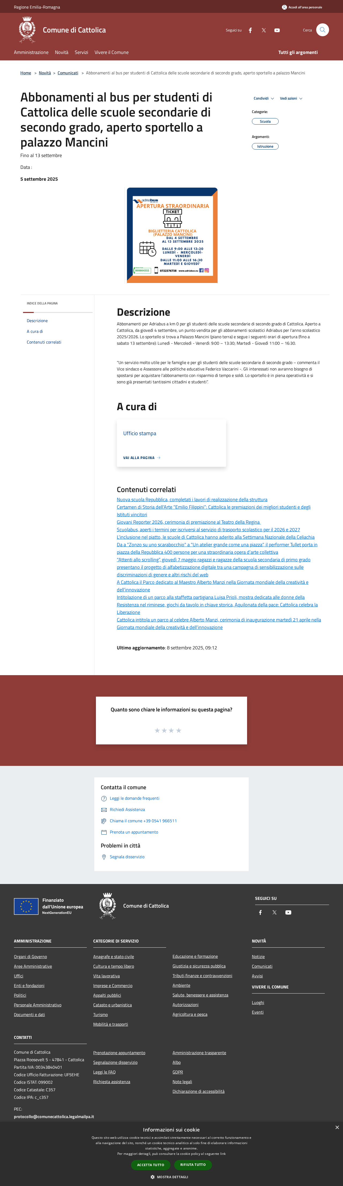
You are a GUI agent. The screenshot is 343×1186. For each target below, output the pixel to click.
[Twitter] (261, 29)
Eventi (258, 1012)
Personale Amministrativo (37, 1005)
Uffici (18, 976)
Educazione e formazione (195, 956)
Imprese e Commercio (112, 985)
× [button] (337, 1128)
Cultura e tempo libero (113, 966)
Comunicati (68, 73)
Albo (177, 1062)
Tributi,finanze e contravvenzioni (202, 975)
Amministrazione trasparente (199, 1052)
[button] (171, 1177)
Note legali (182, 1081)
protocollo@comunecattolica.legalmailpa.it (54, 1116)
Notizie (258, 956)
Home (25, 73)
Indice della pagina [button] (42, 303)
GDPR (178, 1072)
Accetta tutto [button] (150, 1165)
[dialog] (171, 1154)
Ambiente (181, 985)
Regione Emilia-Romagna (37, 7)
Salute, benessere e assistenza (200, 995)
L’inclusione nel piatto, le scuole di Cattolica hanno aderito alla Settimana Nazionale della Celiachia (216, 537)
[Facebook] (248, 29)
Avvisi (257, 976)
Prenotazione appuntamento (119, 1052)
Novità (45, 73)
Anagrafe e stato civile (113, 956)
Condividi (261, 98)
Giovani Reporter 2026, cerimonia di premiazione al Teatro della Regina (189, 522)
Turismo (100, 1014)
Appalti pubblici (107, 995)
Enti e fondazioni (29, 985)
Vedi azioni (289, 98)
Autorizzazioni (186, 1004)
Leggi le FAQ (104, 1072)
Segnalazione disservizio (115, 1062)
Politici (20, 995)
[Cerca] (322, 29)
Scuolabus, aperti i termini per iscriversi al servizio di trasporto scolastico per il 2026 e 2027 (208, 529)
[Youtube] (275, 29)
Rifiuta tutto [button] (193, 1164)
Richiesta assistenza (111, 1081)
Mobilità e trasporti (110, 1024)
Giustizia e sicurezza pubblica (199, 966)
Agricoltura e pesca (190, 1014)
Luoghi (258, 1002)
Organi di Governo (30, 956)
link (223, 1153)
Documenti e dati (29, 1014)
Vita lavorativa (106, 976)
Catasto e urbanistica (112, 1005)
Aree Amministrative (33, 966)
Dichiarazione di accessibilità (199, 1091)
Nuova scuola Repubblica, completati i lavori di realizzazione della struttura (192, 499)
